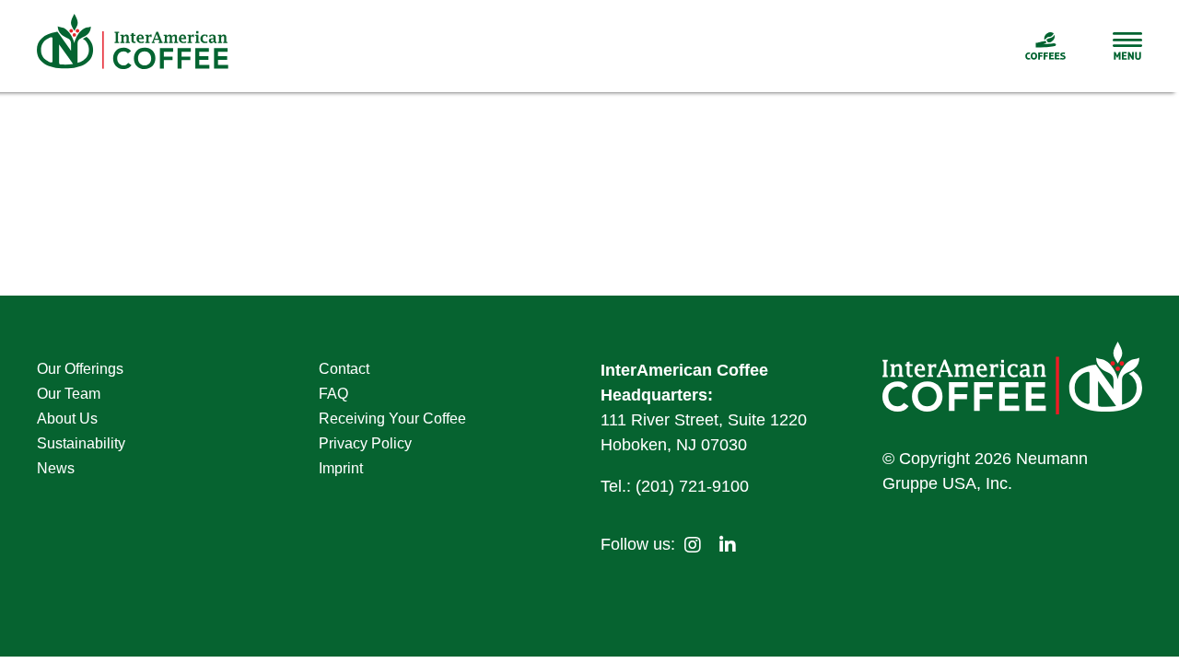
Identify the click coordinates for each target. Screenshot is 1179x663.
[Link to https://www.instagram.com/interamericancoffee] (692, 545)
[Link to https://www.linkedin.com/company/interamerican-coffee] (727, 545)
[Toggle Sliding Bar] (1104, 46)
